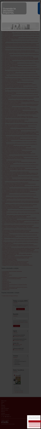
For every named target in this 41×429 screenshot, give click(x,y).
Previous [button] (1, 11)
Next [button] (39, 11)
